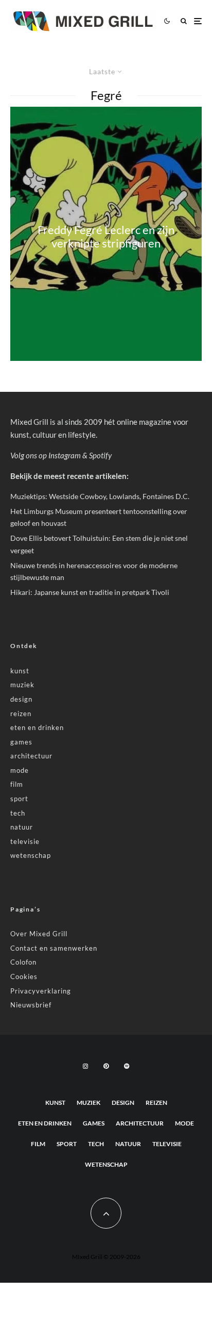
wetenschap (30, 855)
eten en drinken (37, 727)
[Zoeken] (183, 21)
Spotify (100, 455)
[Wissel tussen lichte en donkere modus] (166, 21)
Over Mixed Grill (38, 934)
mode (19, 770)
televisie (25, 841)
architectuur (31, 756)
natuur (21, 827)
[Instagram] (85, 1066)
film (16, 784)
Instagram (64, 455)
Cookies (24, 976)
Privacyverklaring (40, 991)
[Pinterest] (106, 1066)
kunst (19, 671)
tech (17, 813)
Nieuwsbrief (30, 1005)
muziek (22, 685)
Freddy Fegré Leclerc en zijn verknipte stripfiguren (106, 236)
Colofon (23, 962)
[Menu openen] (197, 20)
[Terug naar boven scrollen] (106, 1213)
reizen (20, 713)
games (21, 742)
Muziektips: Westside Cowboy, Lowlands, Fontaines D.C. (99, 496)
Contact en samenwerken (53, 948)
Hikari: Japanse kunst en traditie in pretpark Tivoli (89, 592)
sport (19, 798)
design (21, 699)
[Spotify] (126, 1066)
